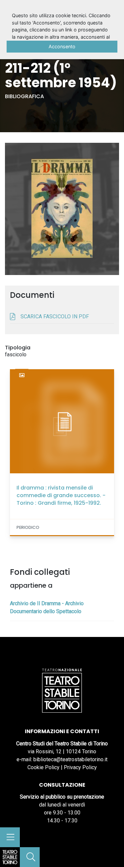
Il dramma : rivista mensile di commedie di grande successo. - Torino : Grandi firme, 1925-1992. (61, 495)
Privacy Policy (80, 767)
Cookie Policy (43, 767)
